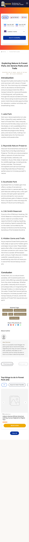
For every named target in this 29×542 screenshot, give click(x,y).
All (4, 384)
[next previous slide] (3, 402)
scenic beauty (14, 318)
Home (4, 51)
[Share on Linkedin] (18, 325)
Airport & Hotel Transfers (17, 384)
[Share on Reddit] (13, 325)
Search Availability (14, 37)
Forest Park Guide (14, 51)
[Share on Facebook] (8, 325)
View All (14, 433)
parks (4, 314)
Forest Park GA (7, 310)
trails (10, 314)
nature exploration (20, 310)
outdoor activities (20, 314)
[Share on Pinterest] (11, 325)
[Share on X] (15, 325)
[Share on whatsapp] (20, 325)
